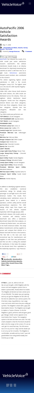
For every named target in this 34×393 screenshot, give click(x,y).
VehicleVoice (13, 73)
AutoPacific (3, 59)
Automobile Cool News (10, 48)
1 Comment (28, 51)
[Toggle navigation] (29, 3)
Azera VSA (5, 263)
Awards (20, 48)
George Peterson (14, 51)
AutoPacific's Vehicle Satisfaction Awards (11, 260)
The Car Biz (8, 49)
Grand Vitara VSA (16, 263)
